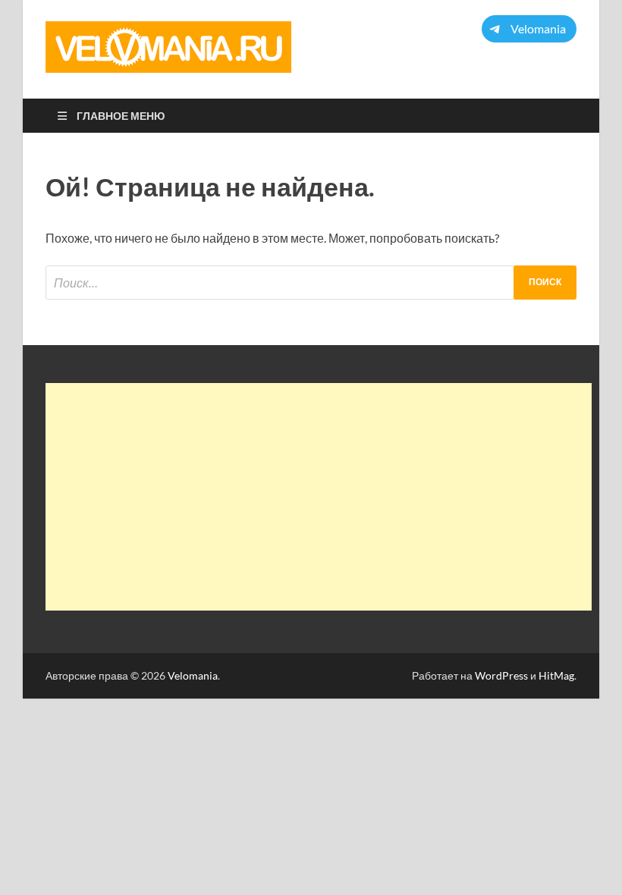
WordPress (501, 675)
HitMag (556, 675)
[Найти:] (311, 282)
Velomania (193, 675)
